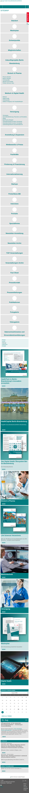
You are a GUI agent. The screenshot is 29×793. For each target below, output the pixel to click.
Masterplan (14, 30)
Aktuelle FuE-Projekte (7, 81)
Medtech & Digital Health (14, 93)
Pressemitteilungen (14, 292)
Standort (14, 21)
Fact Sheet (14, 273)
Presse (4, 339)
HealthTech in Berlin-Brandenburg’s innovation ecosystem (11, 381)
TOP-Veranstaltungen (14, 253)
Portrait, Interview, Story (8, 83)
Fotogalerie (14, 312)
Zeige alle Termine (7, 716)
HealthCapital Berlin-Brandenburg (14, 421)
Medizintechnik (7, 574)
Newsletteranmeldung (7, 766)
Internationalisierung (14, 174)
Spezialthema (14, 223)
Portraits (14, 214)
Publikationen (14, 302)
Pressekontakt (14, 282)
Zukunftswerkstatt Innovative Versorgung (12, 121)
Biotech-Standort (6, 78)
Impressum (4, 344)
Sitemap (4, 343)
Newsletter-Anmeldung (14, 233)
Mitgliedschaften (14, 50)
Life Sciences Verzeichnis (11, 535)
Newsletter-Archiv (14, 243)
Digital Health (5, 98)
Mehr (3, 386)
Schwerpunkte (14, 40)
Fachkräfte (14, 154)
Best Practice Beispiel (7, 120)
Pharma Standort (6, 76)
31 (2, 712)
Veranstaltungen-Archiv (14, 263)
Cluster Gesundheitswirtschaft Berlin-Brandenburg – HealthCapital (8, 782)
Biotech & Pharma (14, 73)
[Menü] (3, 6)
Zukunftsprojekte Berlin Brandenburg (14, 61)
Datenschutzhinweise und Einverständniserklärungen (14, 333)
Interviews (14, 204)
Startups (14, 184)
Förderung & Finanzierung (14, 164)
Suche (3, 341)
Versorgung (14, 112)
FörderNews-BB (14, 194)
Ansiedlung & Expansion (14, 135)
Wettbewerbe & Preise (14, 145)
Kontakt (4, 346)
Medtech (4, 96)
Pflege (4, 118)
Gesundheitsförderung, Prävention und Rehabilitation (15, 116)
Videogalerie (14, 322)
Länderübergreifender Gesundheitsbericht (12, 124)
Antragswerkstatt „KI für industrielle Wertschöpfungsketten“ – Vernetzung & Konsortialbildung (11, 725)
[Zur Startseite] (11, 1)
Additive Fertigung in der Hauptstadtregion (12, 101)
